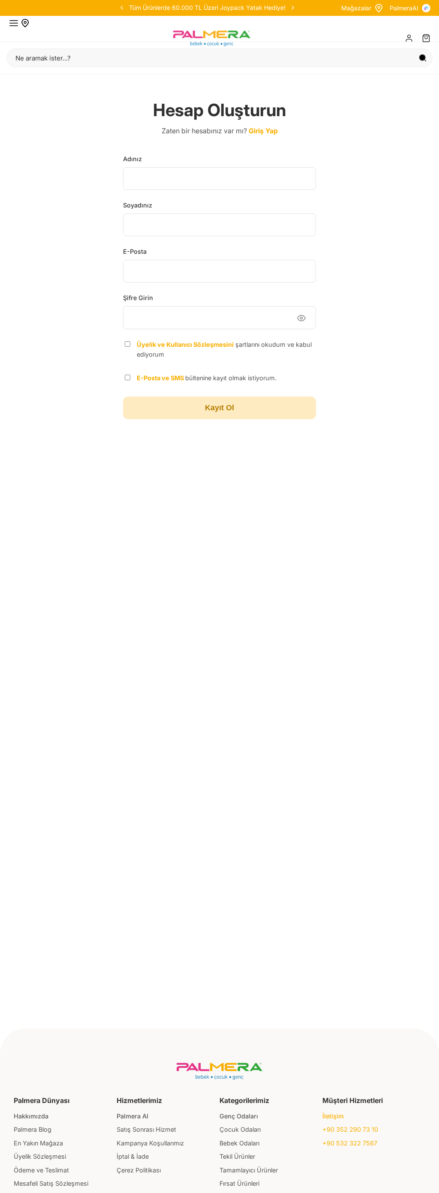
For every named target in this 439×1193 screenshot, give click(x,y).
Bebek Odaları (239, 1143)
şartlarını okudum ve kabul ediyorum (224, 349)
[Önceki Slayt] (160, 7)
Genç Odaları (239, 1116)
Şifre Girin (138, 297)
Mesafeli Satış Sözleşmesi (51, 1183)
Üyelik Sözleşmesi (40, 1156)
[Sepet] (426, 38)
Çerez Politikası (139, 1170)
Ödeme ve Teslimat (41, 1170)
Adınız (132, 158)
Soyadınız (137, 205)
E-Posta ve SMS (161, 378)
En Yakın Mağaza (38, 1143)
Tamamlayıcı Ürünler (249, 1170)
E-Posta (135, 251)
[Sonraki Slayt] (253, 7)
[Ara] (422, 58)
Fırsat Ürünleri (239, 1183)
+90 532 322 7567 (349, 1143)
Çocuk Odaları (240, 1129)
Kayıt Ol (219, 407)
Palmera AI (132, 1116)
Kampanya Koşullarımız (150, 1143)
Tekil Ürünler (237, 1156)
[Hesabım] (409, 38)
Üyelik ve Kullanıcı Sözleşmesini (185, 344)
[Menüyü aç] (13, 23)
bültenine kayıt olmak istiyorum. (207, 378)
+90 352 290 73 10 (350, 1129)
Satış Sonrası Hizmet (146, 1129)
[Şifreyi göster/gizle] (301, 318)
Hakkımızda (31, 1116)
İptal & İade (133, 1156)
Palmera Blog (32, 1129)
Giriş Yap (263, 130)
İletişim (333, 1116)
